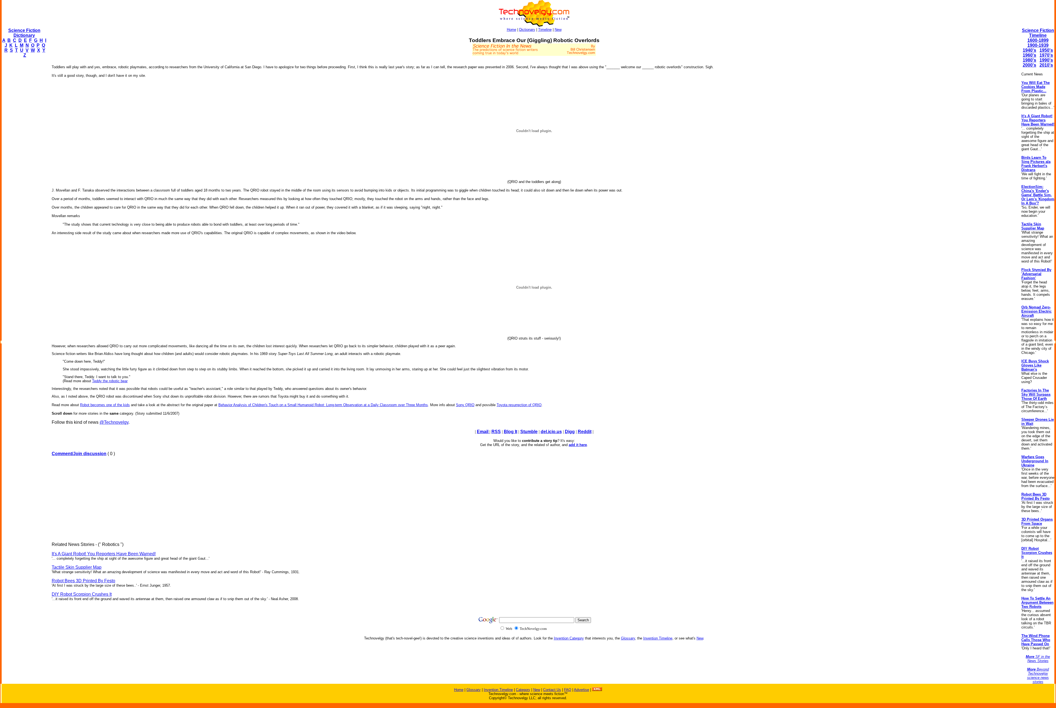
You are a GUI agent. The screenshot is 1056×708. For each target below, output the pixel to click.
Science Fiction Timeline (1038, 33)
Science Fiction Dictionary (24, 33)
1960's (1029, 55)
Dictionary (527, 30)
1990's (1046, 60)
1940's (1029, 50)
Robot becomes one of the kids (105, 405)
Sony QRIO (465, 405)
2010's (1046, 65)
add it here (578, 445)
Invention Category (569, 638)
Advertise (581, 690)
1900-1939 (1038, 45)
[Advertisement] (24, 144)
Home (511, 30)
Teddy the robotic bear (110, 381)
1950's (1046, 50)
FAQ (567, 690)
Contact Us (552, 690)
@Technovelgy (114, 422)
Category (523, 690)
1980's (1029, 60)
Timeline (545, 30)
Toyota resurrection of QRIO (519, 405)
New (558, 30)
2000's (1029, 65)
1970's (1046, 55)
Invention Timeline (657, 638)
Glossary (628, 638)
